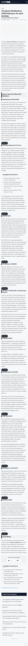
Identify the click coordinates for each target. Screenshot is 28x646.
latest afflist (3, 587)
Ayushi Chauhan (6, 19)
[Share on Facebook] (13, 39)
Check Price (4, 143)
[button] (26, 644)
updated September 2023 (12, 587)
